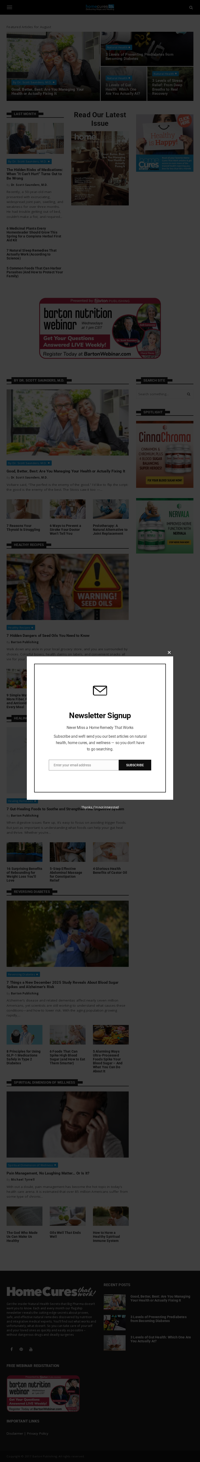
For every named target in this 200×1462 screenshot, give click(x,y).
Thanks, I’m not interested (100, 807)
